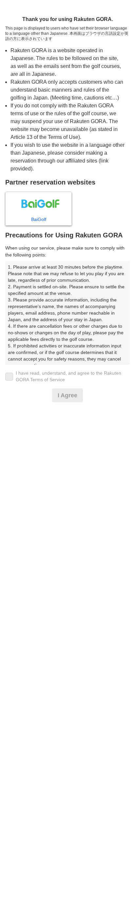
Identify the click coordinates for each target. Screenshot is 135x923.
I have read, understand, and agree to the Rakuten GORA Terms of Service (68, 376)
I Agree (67, 395)
